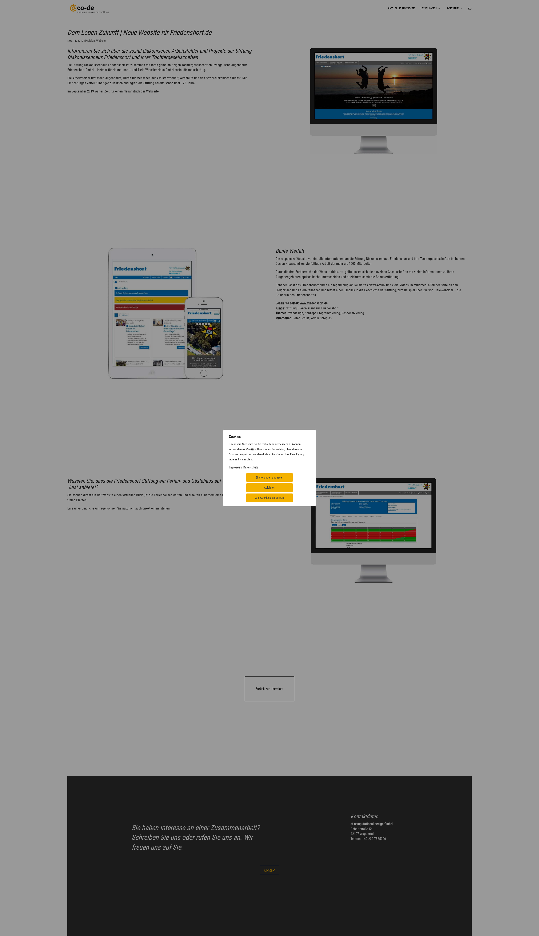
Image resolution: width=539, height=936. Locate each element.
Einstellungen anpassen (269, 477)
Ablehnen (269, 487)
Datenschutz (250, 467)
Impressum (235, 467)
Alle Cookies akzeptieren (269, 497)
